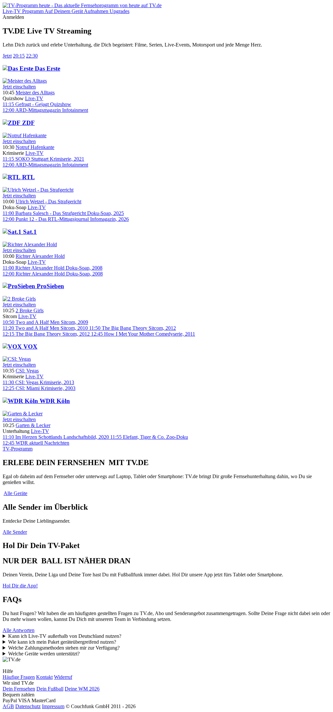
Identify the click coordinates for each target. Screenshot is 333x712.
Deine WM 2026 (82, 689)
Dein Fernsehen (19, 689)
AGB (8, 706)
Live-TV (34, 98)
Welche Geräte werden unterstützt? (44, 653)
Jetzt (7, 56)
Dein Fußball (49, 689)
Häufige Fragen (19, 677)
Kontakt (44, 677)
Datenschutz (28, 706)
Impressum (53, 706)
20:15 (19, 56)
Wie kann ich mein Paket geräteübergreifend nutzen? (62, 642)
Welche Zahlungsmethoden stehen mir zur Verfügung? (64, 648)
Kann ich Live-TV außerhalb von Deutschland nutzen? (64, 636)
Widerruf (63, 677)
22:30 (32, 56)
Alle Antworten (18, 630)
